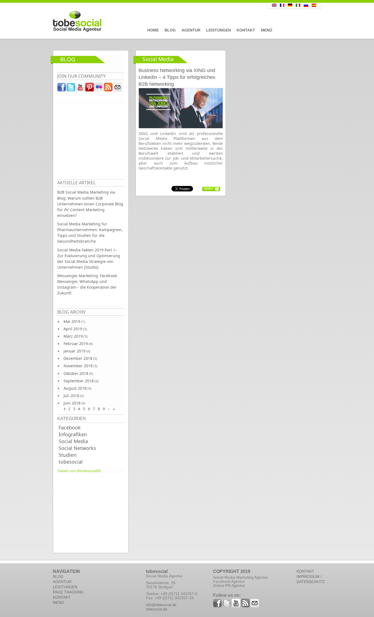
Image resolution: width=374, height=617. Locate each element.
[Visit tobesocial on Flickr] (99, 88)
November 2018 (78, 365)
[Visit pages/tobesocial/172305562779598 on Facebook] (62, 88)
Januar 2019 (74, 351)
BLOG (58, 576)
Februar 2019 (76, 343)
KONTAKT (62, 597)
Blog (170, 30)
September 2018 (79, 380)
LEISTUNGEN (65, 587)
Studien (67, 455)
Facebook (70, 427)
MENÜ (58, 602)
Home (153, 30)
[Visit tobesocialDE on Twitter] (71, 88)
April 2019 (73, 328)
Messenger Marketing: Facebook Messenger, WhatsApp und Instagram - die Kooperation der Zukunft (87, 284)
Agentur (191, 30)
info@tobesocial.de (161, 605)
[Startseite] (147, 21)
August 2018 (75, 388)
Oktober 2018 (76, 373)
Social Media (73, 441)
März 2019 (73, 336)
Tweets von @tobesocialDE (79, 470)
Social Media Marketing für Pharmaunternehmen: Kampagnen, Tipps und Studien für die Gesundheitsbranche (90, 232)
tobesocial (71, 461)
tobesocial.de (156, 609)
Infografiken (73, 434)
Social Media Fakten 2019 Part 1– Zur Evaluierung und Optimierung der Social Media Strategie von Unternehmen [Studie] (88, 258)
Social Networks (77, 448)
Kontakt (246, 30)
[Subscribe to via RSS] (108, 88)
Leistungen (218, 30)
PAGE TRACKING (68, 592)
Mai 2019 (72, 321)
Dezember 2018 (78, 358)
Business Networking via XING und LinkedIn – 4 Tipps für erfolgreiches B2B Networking (177, 77)
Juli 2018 (71, 395)
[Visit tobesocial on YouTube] (80, 88)
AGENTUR (62, 581)
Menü (266, 30)
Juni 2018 (72, 403)
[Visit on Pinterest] (89, 88)
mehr (208, 188)
